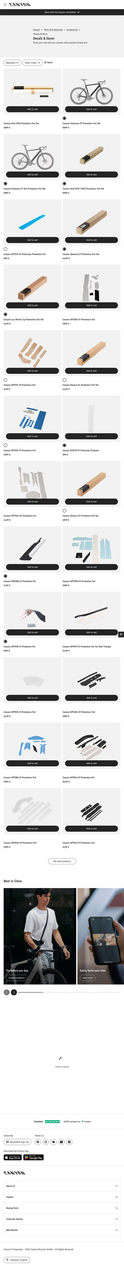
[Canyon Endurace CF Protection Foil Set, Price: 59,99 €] (91, 91)
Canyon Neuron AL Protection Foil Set (80, 384)
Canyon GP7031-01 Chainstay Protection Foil (25, 254)
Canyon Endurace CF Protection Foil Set (81, 123)
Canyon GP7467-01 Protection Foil (79, 842)
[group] (62, 941)
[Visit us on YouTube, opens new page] (54, 1142)
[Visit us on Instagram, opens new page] (46, 1142)
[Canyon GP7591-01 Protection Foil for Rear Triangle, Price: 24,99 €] (91, 615)
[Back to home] (20, 4)
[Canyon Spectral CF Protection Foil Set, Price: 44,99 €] (91, 222)
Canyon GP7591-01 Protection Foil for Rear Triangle (87, 646)
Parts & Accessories (53, 29)
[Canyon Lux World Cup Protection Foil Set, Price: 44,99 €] (32, 288)
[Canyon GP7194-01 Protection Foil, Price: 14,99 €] (32, 353)
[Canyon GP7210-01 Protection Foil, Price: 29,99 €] (32, 419)
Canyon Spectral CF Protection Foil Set (81, 254)
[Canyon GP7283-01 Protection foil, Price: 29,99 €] (91, 288)
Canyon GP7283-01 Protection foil (79, 319)
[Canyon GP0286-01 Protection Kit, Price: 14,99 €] (32, 549)
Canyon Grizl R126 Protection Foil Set (21, 123)
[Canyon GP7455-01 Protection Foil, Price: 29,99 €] (91, 680)
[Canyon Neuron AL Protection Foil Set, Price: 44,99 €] (91, 353)
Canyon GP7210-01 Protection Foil (20, 450)
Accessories (72, 29)
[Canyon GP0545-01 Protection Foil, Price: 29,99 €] (32, 811)
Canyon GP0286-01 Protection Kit (20, 581)
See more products (62, 861)
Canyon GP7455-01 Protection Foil (79, 712)
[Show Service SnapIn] (121, 634)
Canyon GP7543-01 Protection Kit (78, 777)
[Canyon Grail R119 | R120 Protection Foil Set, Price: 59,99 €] (91, 157)
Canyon (36, 29)
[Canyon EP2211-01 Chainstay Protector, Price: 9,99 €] (91, 419)
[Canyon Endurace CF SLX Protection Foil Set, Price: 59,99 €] (32, 157)
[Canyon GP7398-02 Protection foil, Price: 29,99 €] (91, 549)
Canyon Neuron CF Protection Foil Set (80, 515)
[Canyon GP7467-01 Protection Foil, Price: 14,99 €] (91, 811)
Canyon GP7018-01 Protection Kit (19, 646)
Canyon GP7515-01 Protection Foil (20, 712)
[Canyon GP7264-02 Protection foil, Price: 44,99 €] (32, 484)
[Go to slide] (56, 992)
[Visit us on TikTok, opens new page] (69, 1142)
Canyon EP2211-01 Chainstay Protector (81, 450)
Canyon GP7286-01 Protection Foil (20, 777)
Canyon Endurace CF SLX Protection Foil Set (24, 188)
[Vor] (14, 992)
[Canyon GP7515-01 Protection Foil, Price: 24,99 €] (32, 680)
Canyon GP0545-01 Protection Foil (20, 842)
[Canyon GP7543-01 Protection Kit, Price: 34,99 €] (91, 746)
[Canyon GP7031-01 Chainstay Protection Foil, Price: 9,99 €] (32, 222)
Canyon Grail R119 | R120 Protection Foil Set (83, 188)
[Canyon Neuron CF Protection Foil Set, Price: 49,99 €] (91, 484)
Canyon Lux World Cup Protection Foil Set (24, 319)
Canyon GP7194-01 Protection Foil (20, 384)
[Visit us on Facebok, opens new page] (38, 1142)
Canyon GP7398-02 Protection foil (79, 581)
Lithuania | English (18, 1259)
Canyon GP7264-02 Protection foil (20, 515)
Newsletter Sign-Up (19, 1141)
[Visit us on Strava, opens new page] (61, 1142)
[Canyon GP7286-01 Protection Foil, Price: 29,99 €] (32, 746)
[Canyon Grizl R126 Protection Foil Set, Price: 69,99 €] (32, 91)
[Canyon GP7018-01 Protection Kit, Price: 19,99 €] (32, 615)
